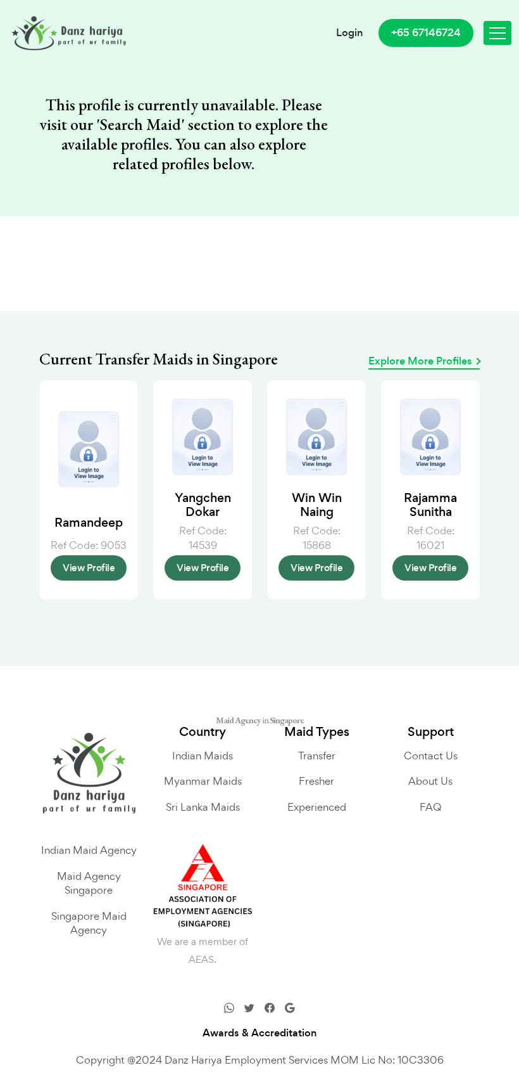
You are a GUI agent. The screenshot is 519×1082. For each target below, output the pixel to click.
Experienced (316, 807)
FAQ (430, 807)
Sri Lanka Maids (203, 807)
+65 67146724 (426, 32)
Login (349, 33)
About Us (430, 781)
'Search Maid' (140, 124)
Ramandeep (88, 523)
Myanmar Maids (203, 781)
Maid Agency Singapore (89, 883)
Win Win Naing (317, 504)
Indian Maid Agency (89, 850)
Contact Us (431, 756)
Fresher (316, 781)
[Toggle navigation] (497, 33)
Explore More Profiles (420, 361)
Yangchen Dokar (203, 504)
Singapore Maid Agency (89, 923)
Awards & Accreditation (260, 1033)
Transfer (316, 756)
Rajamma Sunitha (430, 504)
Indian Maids (202, 756)
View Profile (89, 567)
